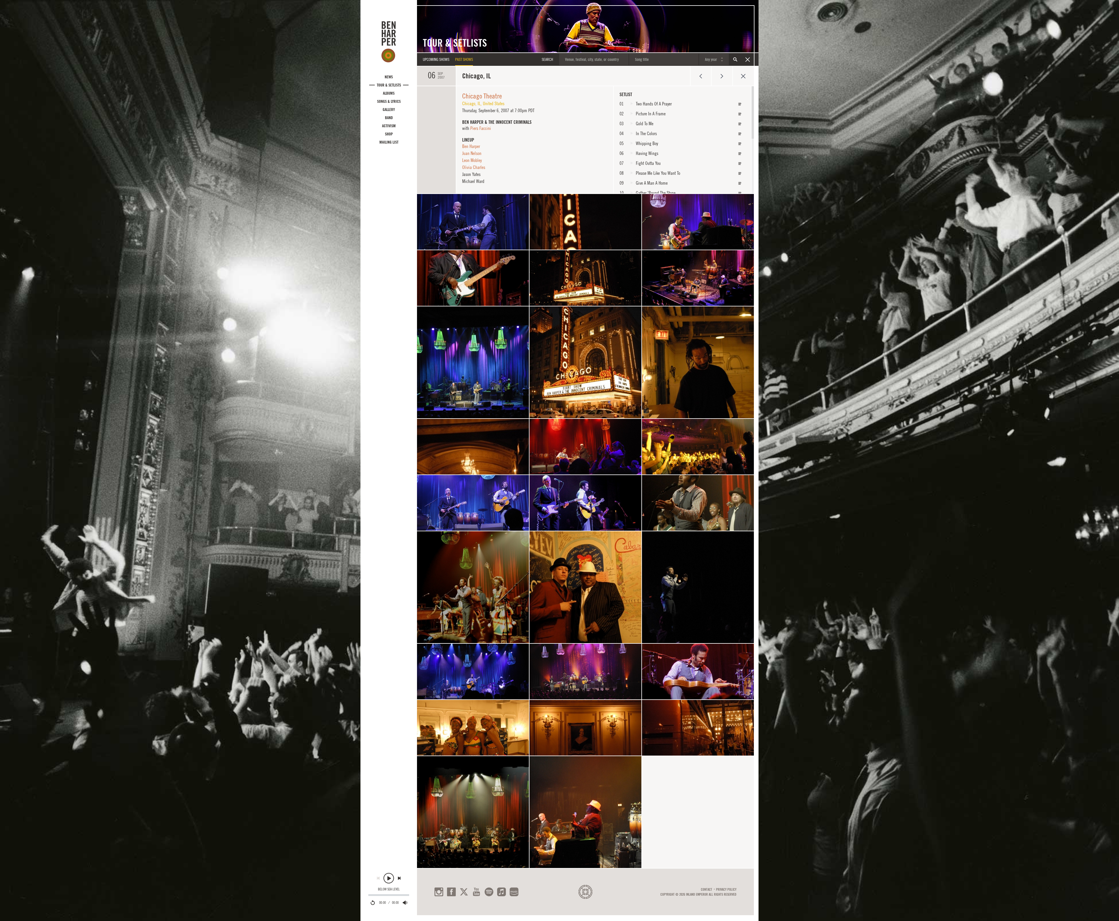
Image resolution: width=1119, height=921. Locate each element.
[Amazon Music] (514, 892)
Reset (747, 59)
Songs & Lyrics (389, 101)
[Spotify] (489, 892)
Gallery (389, 109)
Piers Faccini (480, 128)
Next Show (722, 76)
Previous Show (700, 76)
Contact (706, 889)
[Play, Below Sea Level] (388, 878)
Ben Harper (471, 146)
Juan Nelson (471, 153)
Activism (389, 125)
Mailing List (388, 142)
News (389, 77)
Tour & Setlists (389, 85)
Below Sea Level (389, 889)
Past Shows (464, 59)
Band (389, 117)
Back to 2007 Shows (743, 76)
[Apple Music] (501, 892)
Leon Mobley (472, 160)
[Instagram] (438, 892)
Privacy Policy (726, 889)
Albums (389, 93)
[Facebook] (451, 892)
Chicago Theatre (482, 96)
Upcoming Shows (436, 59)
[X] (464, 892)
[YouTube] (476, 892)
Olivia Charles (473, 167)
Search (735, 59)
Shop (389, 134)
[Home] (388, 41)
